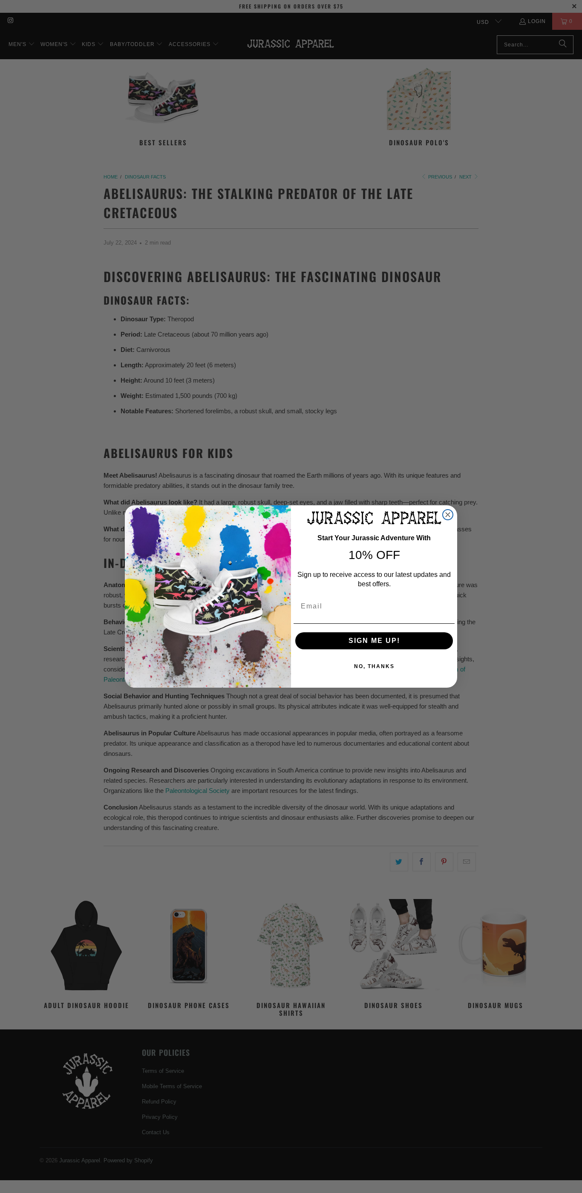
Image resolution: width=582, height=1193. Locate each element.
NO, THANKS (374, 666)
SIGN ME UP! (374, 640)
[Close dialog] (448, 515)
